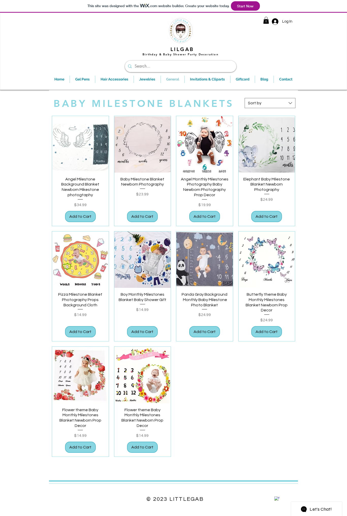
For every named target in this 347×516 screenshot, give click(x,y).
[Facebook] (276, 499)
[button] (266, 20)
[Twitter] (285, 496)
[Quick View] (80, 144)
